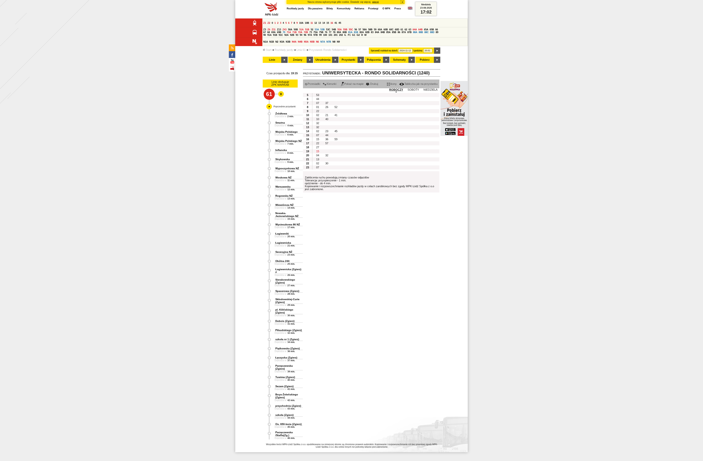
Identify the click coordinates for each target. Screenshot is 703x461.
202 (341, 35)
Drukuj (373, 83)
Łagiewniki (282, 233)
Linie (272, 59)
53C (328, 29)
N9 (338, 41)
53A (317, 29)
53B (322, 29)
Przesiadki (314, 83)
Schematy (399, 59)
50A (290, 29)
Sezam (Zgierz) (284, 386)
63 (410, 29)
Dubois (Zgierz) (285, 321)
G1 (353, 35)
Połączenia (374, 59)
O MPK (386, 8)
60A (380, 29)
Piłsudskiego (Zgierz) (288, 330)
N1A (265, 41)
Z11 (274, 29)
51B (307, 29)
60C (391, 29)
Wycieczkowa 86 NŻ (287, 224)
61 (402, 29)
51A (301, 29)
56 (355, 29)
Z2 (268, 23)
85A (388, 32)
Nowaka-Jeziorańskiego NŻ (287, 215)
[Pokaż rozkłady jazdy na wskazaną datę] (437, 51)
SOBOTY (413, 89)
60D (397, 29)
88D (432, 32)
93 (297, 35)
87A (404, 32)
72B (306, 32)
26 (326, 107)
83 (372, 32)
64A (415, 29)
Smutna (280, 122)
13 (319, 23)
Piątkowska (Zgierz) (287, 348)
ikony (393, 83)
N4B (300, 41)
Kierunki (331, 83)
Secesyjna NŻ (283, 251)
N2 (276, 41)
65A (426, 29)
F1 (349, 35)
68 (268, 32)
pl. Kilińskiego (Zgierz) (284, 311)
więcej (375, 2)
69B (279, 32)
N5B (312, 41)
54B (334, 29)
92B (292, 35)
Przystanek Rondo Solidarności (328, 49)
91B (275, 35)
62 (406, 29)
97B (315, 35)
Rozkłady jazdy (284, 49)
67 (264, 32)
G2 (358, 35)
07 (317, 103)
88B (421, 32)
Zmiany (297, 59)
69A (273, 32)
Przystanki (348, 59)
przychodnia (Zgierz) (288, 405)
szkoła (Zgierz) (284, 414)
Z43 (284, 29)
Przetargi (373, 8)
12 (315, 23)
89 (437, 32)
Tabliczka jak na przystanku (421, 83)
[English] (410, 9)
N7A (322, 41)
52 (312, 29)
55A (339, 29)
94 (301, 35)
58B (370, 29)
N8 (333, 41)
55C (351, 29)
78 (334, 32)
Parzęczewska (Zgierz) (284, 367)
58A (364, 29)
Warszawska (283, 186)
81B (356, 32)
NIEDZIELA (430, 89)
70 (284, 32)
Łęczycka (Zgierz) (286, 357)
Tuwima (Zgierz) (285, 377)
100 (325, 35)
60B (386, 29)
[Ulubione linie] (280, 94)
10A (301, 23)
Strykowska (282, 159)
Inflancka (281, 150)
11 (311, 23)
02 (317, 115)
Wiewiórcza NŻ (284, 204)
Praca (397, 8)
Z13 (279, 29)
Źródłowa (281, 113)
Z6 (268, 29)
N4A (294, 41)
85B (394, 32)
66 (436, 29)
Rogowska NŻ (284, 195)
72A (300, 32)
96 (305, 35)
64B (420, 29)
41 (335, 23)
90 (264, 35)
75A (315, 32)
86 (399, 32)
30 (326, 163)
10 (317, 119)
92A (286, 35)
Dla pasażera (315, 8)
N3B (288, 41)
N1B (271, 41)
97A (310, 35)
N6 (317, 41)
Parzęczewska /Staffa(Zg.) (284, 434)
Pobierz (425, 59)
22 (317, 111)
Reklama (359, 8)
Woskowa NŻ (283, 177)
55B (345, 29)
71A (289, 32)
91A (269, 35)
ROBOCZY (396, 89)
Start (268, 49)
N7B (328, 41)
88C (426, 32)
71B (294, 32)
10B (307, 23)
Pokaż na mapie (354, 83)
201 (336, 35)
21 (326, 115)
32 (317, 123)
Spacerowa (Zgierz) (287, 291)
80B (345, 32)
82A (362, 32)
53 (317, 95)
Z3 (264, 29)
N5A (306, 41)
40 (326, 119)
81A (350, 32)
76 (326, 32)
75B (321, 32)
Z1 (264, 23)
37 (326, 103)
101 (330, 35)
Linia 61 (301, 49)
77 (330, 32)
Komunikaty (343, 8)
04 (317, 155)
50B (296, 29)
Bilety (329, 8)
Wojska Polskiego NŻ (288, 140)
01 (317, 107)
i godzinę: (418, 50)
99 (320, 35)
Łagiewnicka (283, 242)
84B (383, 32)
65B (432, 29)
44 (317, 99)
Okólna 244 (282, 261)
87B (409, 32)
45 (340, 23)
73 (310, 32)
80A (339, 32)
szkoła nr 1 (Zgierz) (287, 339)
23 (326, 131)
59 (375, 29)
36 (326, 139)
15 (327, 23)
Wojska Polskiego (286, 131)
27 (317, 147)
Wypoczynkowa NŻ (287, 168)
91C (281, 35)
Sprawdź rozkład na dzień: (384, 50)
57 (359, 29)
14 (323, 23)
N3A (282, 41)
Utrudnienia (322, 59)
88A (415, 32)
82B (367, 32)
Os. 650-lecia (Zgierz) (288, 424)
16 (331, 23)
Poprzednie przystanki (285, 106)
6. (345, 35)
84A (377, 32)
